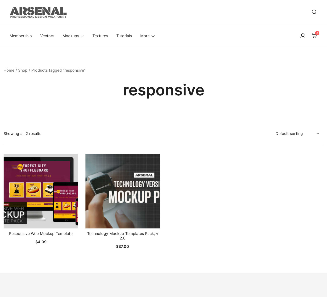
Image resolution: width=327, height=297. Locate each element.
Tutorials (124, 35)
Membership (21, 35)
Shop (23, 70)
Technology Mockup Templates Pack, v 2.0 (122, 235)
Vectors (47, 35)
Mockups (70, 35)
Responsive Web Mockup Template (41, 233)
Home (9, 70)
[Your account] (303, 36)
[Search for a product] (314, 12)
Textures (100, 35)
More (145, 35)
